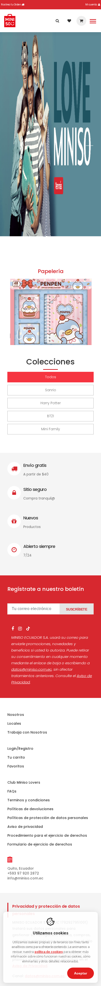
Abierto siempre (39, 546)
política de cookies (49, 952)
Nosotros (15, 714)
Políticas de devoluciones (30, 808)
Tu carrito (16, 757)
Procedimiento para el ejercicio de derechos (47, 835)
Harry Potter (50, 403)
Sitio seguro (35, 489)
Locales (14, 723)
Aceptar (80, 973)
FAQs (11, 791)
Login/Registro (20, 748)
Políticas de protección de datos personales (47, 817)
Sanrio (50, 390)
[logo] (10, 20)
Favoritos (15, 766)
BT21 (50, 416)
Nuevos (30, 518)
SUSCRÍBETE (76, 609)
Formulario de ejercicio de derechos (39, 844)
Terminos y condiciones (28, 800)
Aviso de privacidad (25, 826)
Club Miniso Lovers (23, 782)
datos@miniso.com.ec (31, 669)
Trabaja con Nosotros (27, 732)
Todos (50, 377)
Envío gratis (34, 465)
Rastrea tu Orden (11, 4)
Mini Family (50, 429)
